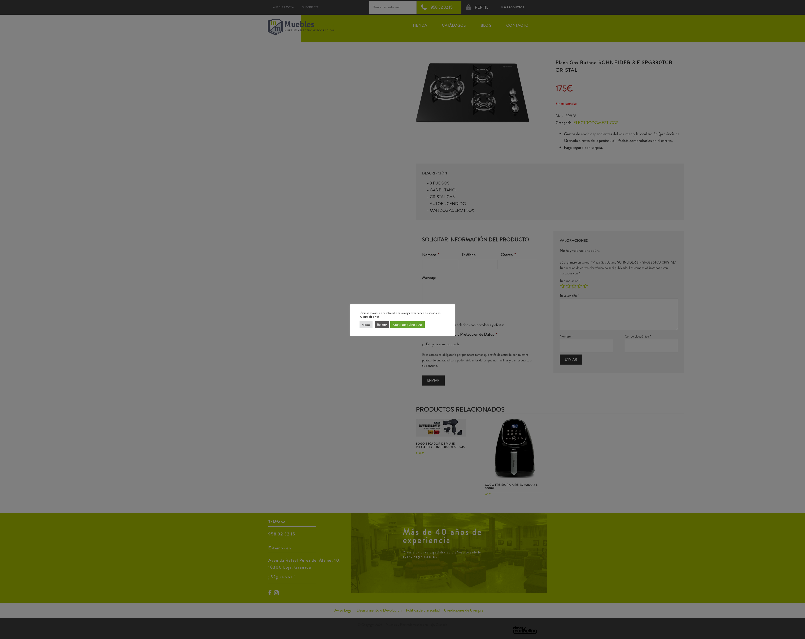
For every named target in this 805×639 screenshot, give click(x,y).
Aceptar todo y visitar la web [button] (407, 325)
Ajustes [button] (366, 325)
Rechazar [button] (382, 325)
